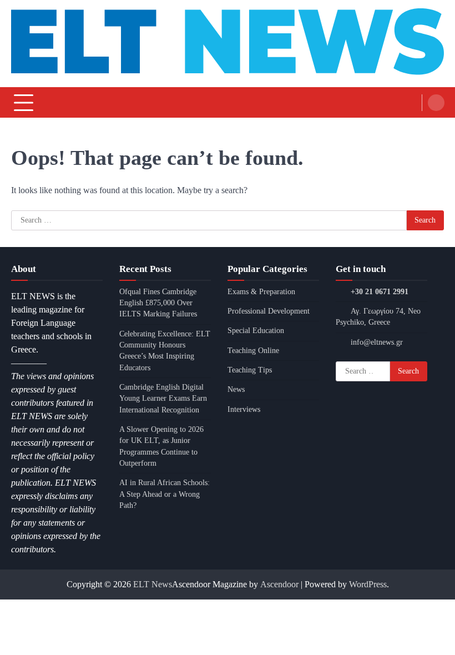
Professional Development (269, 311)
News (236, 389)
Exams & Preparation (261, 292)
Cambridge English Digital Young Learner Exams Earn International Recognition (163, 398)
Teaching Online (253, 350)
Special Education (256, 330)
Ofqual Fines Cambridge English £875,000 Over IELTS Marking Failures (158, 303)
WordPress (368, 584)
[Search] (436, 102)
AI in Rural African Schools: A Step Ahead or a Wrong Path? (164, 494)
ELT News (152, 584)
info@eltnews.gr (377, 342)
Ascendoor (279, 584)
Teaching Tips (250, 370)
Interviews (244, 409)
